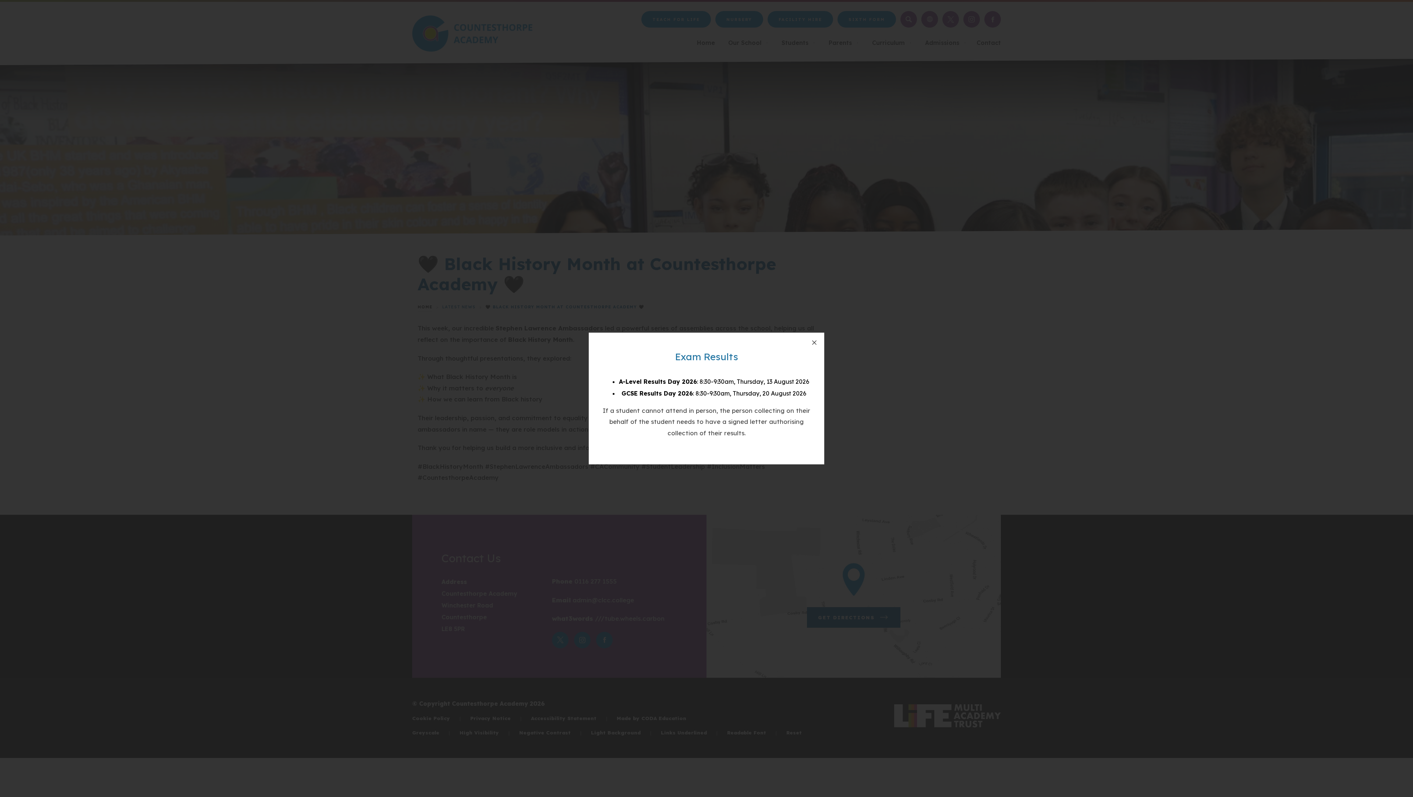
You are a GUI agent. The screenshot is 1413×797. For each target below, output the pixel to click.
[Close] (814, 342)
